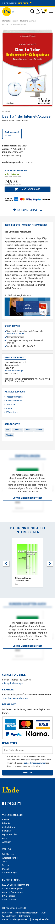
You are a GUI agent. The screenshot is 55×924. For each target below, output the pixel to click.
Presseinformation (14, 397)
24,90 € (12, 134)
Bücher (5, 819)
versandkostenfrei (15, 333)
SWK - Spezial (9, 896)
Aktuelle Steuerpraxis (12, 888)
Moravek (6, 111)
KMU (8, 430)
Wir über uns (8, 854)
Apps (4, 838)
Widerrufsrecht (9, 916)
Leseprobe (10, 404)
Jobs (4, 861)
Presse (5, 869)
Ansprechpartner (10, 857)
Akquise (9, 435)
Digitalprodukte (9, 834)
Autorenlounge (9, 872)
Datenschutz (24, 916)
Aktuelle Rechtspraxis (12, 892)
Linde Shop (23, 3)
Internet (29, 430)
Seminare (6, 830)
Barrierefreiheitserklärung (27, 913)
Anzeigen (6, 842)
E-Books (6, 823)
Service (5, 865)
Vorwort (9, 408)
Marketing (18, 430)
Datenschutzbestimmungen (35, 763)
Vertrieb (39, 430)
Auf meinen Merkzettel (29, 210)
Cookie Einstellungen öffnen (27, 497)
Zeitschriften (8, 827)
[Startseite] (8, 11)
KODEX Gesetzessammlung (15, 884)
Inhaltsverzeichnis (13, 400)
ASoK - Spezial (9, 899)
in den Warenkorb (30, 189)
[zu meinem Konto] (38, 12)
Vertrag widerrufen (40, 919)
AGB (44, 913)
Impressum (7, 913)
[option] (27, 564)
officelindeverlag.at (14, 370)
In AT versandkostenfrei (16, 170)
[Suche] (32, 12)
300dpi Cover (11, 412)
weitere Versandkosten (16, 698)
